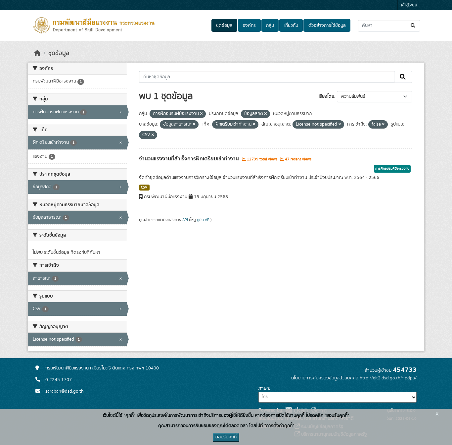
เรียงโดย (326, 96)
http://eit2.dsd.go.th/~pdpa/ (388, 378)
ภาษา (263, 388)
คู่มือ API (203, 220)
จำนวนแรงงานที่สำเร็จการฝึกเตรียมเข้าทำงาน (189, 158)
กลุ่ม (270, 25)
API (185, 220)
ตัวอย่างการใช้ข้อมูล (327, 25)
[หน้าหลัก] (37, 53)
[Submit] (413, 25)
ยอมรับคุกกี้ (226, 437)
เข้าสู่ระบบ (409, 5)
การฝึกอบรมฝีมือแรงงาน (392, 168)
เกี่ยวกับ (291, 25)
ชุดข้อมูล (224, 25)
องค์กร (249, 25)
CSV (144, 187)
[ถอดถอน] (201, 114)
